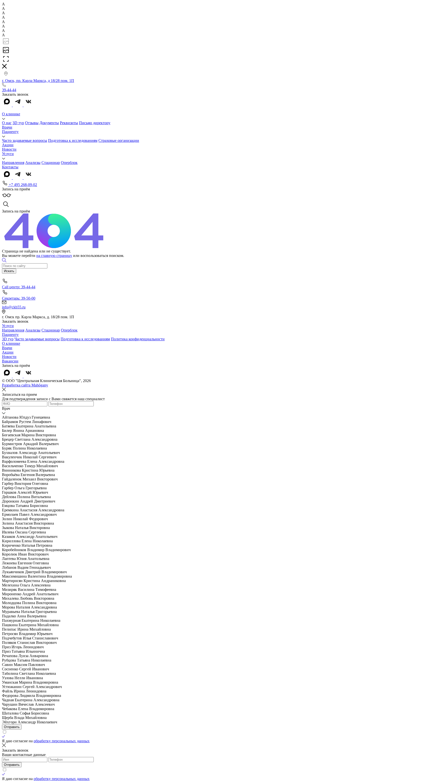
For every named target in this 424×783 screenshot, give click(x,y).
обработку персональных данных (62, 741)
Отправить (12, 727)
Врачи (7, 127)
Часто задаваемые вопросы (24, 140)
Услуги (8, 154)
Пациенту (10, 132)
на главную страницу (54, 255)
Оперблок (69, 162)
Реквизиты (69, 123)
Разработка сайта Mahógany (25, 385)
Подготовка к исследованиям (72, 140)
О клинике (11, 114)
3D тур (18, 123)
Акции (7, 145)
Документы (49, 123)
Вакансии (10, 361)
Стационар (50, 162)
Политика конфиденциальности (138, 339)
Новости (9, 149)
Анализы (32, 162)
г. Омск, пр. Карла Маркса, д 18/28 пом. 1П (38, 81)
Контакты (10, 167)
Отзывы (32, 123)
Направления (13, 162)
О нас (7, 123)
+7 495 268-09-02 (22, 185)
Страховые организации (118, 140)
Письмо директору (94, 123)
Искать (9, 271)
